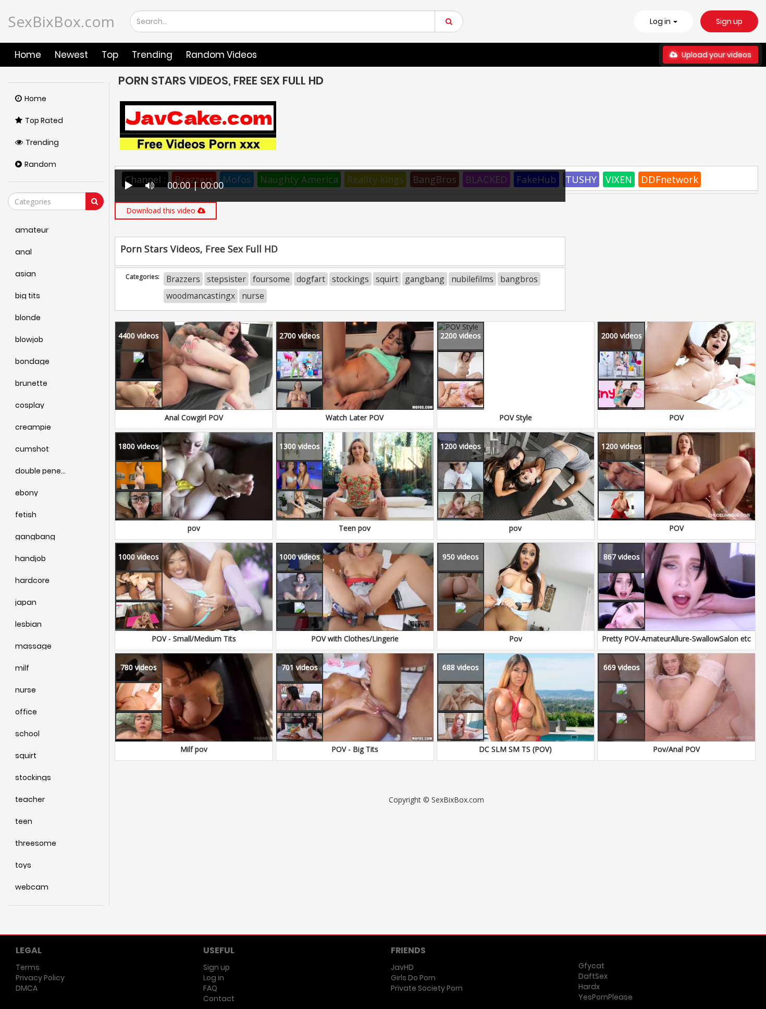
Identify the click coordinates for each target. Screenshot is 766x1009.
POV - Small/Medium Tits (194, 638)
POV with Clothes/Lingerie (355, 638)
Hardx (589, 986)
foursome (271, 279)
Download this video (161, 210)
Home (28, 54)
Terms (28, 967)
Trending (152, 54)
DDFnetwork (669, 179)
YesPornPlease (605, 997)
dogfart (310, 279)
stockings (350, 279)
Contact (218, 998)
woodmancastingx (200, 295)
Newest (71, 54)
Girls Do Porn (413, 977)
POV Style (515, 417)
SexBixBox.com (61, 21)
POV (676, 417)
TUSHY (581, 179)
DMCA (27, 988)
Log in (213, 977)
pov (194, 528)
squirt (387, 279)
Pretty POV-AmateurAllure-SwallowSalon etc (676, 638)
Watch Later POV (355, 417)
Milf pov (193, 749)
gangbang (424, 279)
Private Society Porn (427, 988)
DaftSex (593, 976)
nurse (253, 295)
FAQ (210, 988)
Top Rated (44, 120)
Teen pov (354, 528)
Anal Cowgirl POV (194, 417)
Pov (515, 638)
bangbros (519, 279)
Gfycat (591, 966)
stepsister (226, 279)
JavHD (402, 967)
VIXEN (619, 179)
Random (40, 164)
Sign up (729, 21)
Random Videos (221, 54)
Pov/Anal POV (676, 749)
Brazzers (183, 279)
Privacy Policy (40, 977)
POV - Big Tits (354, 749)
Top (110, 54)
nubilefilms (472, 279)
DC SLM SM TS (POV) (515, 749)
